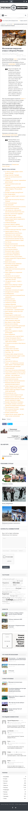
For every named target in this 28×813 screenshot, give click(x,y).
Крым (14, 581)
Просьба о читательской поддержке (14, 213)
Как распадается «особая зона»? (13, 315)
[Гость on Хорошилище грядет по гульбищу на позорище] (4, 742)
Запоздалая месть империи (12, 291)
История (8, 54)
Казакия (10, 586)
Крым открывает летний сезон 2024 (14, 311)
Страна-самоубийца (10, 346)
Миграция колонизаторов (15, 682)
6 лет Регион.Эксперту (10, 247)
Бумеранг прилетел (10, 299)
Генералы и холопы (7, 484)
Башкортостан (7, 592)
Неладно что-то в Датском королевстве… (15, 245)
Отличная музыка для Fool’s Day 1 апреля (15, 229)
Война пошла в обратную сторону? (13, 284)
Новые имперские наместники (12, 320)
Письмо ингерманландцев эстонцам (14, 395)
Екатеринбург (16, 586)
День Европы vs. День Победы (12, 322)
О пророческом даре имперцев (13, 366)
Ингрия (18, 588)
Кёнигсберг (6, 598)
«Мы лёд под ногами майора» (16, 702)
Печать (19, 55)
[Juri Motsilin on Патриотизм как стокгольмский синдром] (4, 732)
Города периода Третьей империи (15, 709)
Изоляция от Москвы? (14, 431)
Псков (17, 602)
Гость (8, 741)
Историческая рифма (10, 300)
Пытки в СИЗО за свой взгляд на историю (15, 372)
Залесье (13, 588)
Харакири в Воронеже (10, 304)
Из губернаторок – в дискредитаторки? (14, 309)
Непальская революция (11, 203)
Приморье (12, 594)
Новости (12, 54)
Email (25, 55)
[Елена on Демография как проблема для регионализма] (4, 762)
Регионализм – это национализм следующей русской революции (17, 658)
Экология (5, 794)
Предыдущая (13, 429)
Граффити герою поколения (12, 350)
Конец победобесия (10, 334)
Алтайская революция (10, 222)
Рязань (8, 419)
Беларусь (10, 585)
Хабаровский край (8, 579)
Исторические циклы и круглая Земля (14, 336)
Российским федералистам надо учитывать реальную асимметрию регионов (17, 690)
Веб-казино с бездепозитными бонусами (17, 626)
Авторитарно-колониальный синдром (14, 290)
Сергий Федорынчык (13, 720)
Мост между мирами (10, 194)
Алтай (10, 583)
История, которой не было (11, 412)
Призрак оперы (9, 313)
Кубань (21, 602)
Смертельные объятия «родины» (13, 438)
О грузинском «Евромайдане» (12, 253)
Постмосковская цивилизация (17, 664)
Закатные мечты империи (11, 324)
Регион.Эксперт (5, 53)
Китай (24, 598)
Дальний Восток (19, 600)
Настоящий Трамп (22, 752)
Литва (23, 594)
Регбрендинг (6, 789)
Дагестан (23, 586)
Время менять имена (10, 262)
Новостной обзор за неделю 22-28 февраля (17, 696)
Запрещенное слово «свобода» (13, 235)
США (21, 579)
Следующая (15, 436)
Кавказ (4, 603)
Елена (9, 760)
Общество (16, 54)
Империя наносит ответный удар (13, 396)
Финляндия (12, 602)
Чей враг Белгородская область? (13, 338)
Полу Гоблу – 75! (9, 352)
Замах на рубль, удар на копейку (13, 217)
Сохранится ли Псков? (10, 302)
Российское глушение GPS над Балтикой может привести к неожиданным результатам (15, 327)
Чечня (8, 603)
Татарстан (14, 596)
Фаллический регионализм (11, 379)
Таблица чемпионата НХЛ (15, 619)
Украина (5, 583)
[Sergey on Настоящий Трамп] (4, 753)
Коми (4, 600)
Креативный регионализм (11, 244)
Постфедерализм (9, 293)
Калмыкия (8, 590)
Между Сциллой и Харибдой (12, 175)
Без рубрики (6, 776)
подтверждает (12, 64)
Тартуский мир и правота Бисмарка (14, 236)
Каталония (21, 596)
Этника (4, 798)
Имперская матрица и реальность (13, 377)
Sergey (9, 752)
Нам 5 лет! (7, 359)
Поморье (5, 602)
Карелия (5, 594)
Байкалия (17, 579)
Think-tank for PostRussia (11, 361)
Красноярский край (7, 581)
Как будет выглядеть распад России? (14, 192)
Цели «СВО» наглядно (10, 215)
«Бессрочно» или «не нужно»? (12, 276)
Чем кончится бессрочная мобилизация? (15, 370)
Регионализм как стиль (10, 393)
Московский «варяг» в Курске (12, 251)
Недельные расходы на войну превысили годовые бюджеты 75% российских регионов (15, 189)
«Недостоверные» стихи (11, 267)
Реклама (5, 792)
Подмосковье (6, 596)
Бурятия (8, 588)
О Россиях (11, 670)
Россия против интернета (11, 249)
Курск (3, 588)
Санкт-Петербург (16, 598)
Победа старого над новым (12, 348)
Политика (21, 54)
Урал (14, 585)
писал (15, 59)
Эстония (20, 581)
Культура (5, 781)
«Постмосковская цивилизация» (10, 135)
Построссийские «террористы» (12, 254)
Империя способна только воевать (13, 256)
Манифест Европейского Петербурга (14, 402)
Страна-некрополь (9, 368)
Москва (16, 582)
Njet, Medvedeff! (9, 205)
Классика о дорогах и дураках (12, 224)
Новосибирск (14, 590)
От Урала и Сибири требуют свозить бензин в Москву (16, 613)
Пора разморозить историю (12, 407)
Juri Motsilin (10, 731)
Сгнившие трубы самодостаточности (14, 354)
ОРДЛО (24, 588)
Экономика (5, 796)
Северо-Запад (16, 592)
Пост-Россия (8, 242)
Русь (3, 590)
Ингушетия (18, 594)
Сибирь (9, 599)
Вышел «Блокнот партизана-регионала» (15, 380)
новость (23, 98)
